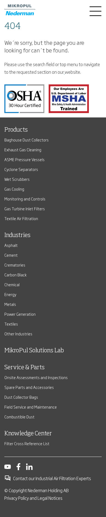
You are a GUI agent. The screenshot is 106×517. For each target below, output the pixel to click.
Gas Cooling (14, 189)
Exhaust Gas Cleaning (22, 149)
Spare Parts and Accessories (29, 387)
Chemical (12, 284)
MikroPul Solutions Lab (34, 351)
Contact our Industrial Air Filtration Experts (52, 478)
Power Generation (20, 314)
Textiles (11, 324)
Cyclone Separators (21, 169)
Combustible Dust (19, 416)
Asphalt (11, 245)
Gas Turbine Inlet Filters (24, 208)
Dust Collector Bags (21, 397)
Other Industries (18, 333)
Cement (11, 255)
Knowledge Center (28, 434)
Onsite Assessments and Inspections (36, 377)
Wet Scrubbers (17, 179)
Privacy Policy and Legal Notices (33, 498)
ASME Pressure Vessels (24, 159)
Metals (10, 304)
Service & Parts (24, 368)
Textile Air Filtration (21, 218)
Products (16, 130)
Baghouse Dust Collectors (26, 140)
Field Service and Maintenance (30, 407)
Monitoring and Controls (24, 199)
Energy (10, 294)
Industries (17, 235)
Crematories (14, 265)
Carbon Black (15, 274)
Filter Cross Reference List (26, 443)
